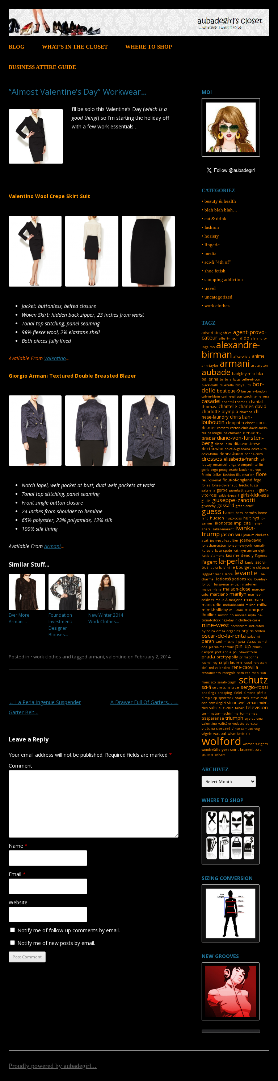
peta (241, 641)
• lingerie (211, 244)
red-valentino (219, 667)
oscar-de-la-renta (224, 635)
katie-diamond (213, 555)
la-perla (231, 561)
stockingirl (217, 702)
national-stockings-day (232, 617)
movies (241, 615)
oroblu (260, 631)
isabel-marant (222, 529)
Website (18, 902)
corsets (223, 428)
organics (233, 631)
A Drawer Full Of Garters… (144, 702)
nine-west (215, 625)
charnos (246, 412)
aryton (262, 365)
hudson (217, 518)
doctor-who (212, 448)
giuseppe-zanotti (233, 499)
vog (257, 728)
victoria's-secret (216, 728)
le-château (260, 567)
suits (213, 707)
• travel (209, 288)
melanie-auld (233, 605)
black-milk (210, 385)
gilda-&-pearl (229, 495)
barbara (226, 379)
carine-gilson (232, 396)
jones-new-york (240, 545)
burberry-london (254, 391)
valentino (116, 656)
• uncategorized (217, 297)
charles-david (252, 406)
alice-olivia (241, 356)
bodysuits (243, 385)
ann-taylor (210, 365)
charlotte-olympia (220, 411)
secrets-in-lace (225, 687)
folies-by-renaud (224, 485)
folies (206, 485)
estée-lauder (239, 469)
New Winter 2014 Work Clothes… (105, 618)
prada (208, 656)
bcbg (236, 379)
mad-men (249, 584)
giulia (206, 500)
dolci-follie (210, 454)
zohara (220, 754)
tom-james (248, 713)
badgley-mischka (247, 373)
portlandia (223, 652)
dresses (212, 458)
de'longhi (215, 433)
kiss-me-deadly (239, 555)
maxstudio (212, 604)
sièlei (237, 692)
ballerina (210, 379)
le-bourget (241, 567)
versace (252, 723)
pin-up (243, 646)
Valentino (55, 358)
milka (262, 604)
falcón (206, 474)
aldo (244, 338)
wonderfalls (211, 749)
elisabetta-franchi (242, 459)
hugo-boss (234, 518)
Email (17, 874)
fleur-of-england (237, 479)
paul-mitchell (226, 641)
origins (247, 630)
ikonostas (223, 523)
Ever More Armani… (19, 618)
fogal (258, 479)
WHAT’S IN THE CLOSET (75, 47)
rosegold (229, 672)
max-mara (253, 599)
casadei (211, 400)
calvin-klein (211, 396)
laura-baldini (220, 567)
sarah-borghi (227, 682)
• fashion (210, 227)
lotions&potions (231, 578)
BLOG (17, 47)
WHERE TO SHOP (148, 47)
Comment (20, 765)
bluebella (226, 385)
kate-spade (223, 550)
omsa (220, 631)
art (253, 365)
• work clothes (45, 656)
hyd (255, 518)
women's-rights (255, 743)
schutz (253, 679)
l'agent (209, 562)
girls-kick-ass (254, 495)
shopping (225, 692)
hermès (250, 512)
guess (212, 511)
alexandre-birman (231, 349)
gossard (225, 505)
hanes (228, 512)
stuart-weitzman (242, 702)
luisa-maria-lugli (227, 584)
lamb (249, 562)
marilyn (238, 594)
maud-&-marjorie (229, 599)
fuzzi (254, 485)
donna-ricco (254, 454)
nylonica (208, 631)
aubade (216, 372)
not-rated (256, 626)
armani (96, 656)
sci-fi (206, 687)
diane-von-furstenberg (233, 440)
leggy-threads (212, 574)
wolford (221, 740)
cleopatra (235, 422)
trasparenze (213, 718)
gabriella (208, 490)
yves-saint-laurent (238, 749)
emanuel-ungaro (226, 464)
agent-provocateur (234, 334)
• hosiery (210, 236)
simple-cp (209, 697)
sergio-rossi (254, 687)
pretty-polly (227, 656)
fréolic (244, 485)
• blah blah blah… (219, 210)
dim (229, 443)
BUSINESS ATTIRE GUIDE (42, 67)
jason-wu (231, 534)
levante (245, 572)
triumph (234, 718)
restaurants (211, 672)
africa (227, 332)
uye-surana (254, 718)
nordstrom (239, 626)
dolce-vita (259, 449)
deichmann (232, 433)
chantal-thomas (234, 401)
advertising (212, 332)
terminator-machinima (220, 713)
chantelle (228, 406)
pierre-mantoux (221, 647)
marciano (219, 594)
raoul (248, 662)
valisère (224, 723)
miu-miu (236, 610)
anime (258, 356)
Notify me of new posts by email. (56, 943)
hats (239, 512)
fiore (261, 474)
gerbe (222, 490)
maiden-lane (212, 589)
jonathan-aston (214, 545)
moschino (225, 615)
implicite (242, 523)
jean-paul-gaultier (224, 540)
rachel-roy (210, 662)
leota (229, 574)
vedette (238, 723)
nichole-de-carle (247, 620)
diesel (219, 443)
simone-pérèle (255, 692)
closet (250, 422)
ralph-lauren (230, 662)
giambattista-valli (243, 490)
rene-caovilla (245, 667)
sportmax (225, 697)
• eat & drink (214, 218)
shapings (209, 692)
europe (255, 469)
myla (252, 615)
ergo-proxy (219, 469)
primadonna (248, 657)
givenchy (209, 505)
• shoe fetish (214, 271)
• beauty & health (219, 201)
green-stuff (244, 505)
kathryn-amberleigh (249, 550)
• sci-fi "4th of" (216, 262)
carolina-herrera (256, 396)
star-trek (242, 697)
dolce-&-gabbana (237, 449)
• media (209, 253)
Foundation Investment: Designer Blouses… (60, 625)
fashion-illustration (238, 474)
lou (249, 579)
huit (247, 518)
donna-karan (231, 453)
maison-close (236, 589)
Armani (52, 546)
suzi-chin (226, 708)
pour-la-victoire (245, 652)
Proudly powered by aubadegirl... (53, 1065)
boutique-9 (228, 391)
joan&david (250, 540)
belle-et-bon (250, 379)
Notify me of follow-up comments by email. (68, 930)
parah (208, 641)
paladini (253, 636)
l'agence (261, 555)
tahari (240, 708)
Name (18, 845)
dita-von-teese (246, 443)
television (257, 707)
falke (217, 474)
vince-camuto (242, 728)
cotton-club (239, 428)
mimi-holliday (215, 609)
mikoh (250, 605)
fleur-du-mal (211, 480)
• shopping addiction (222, 279)
